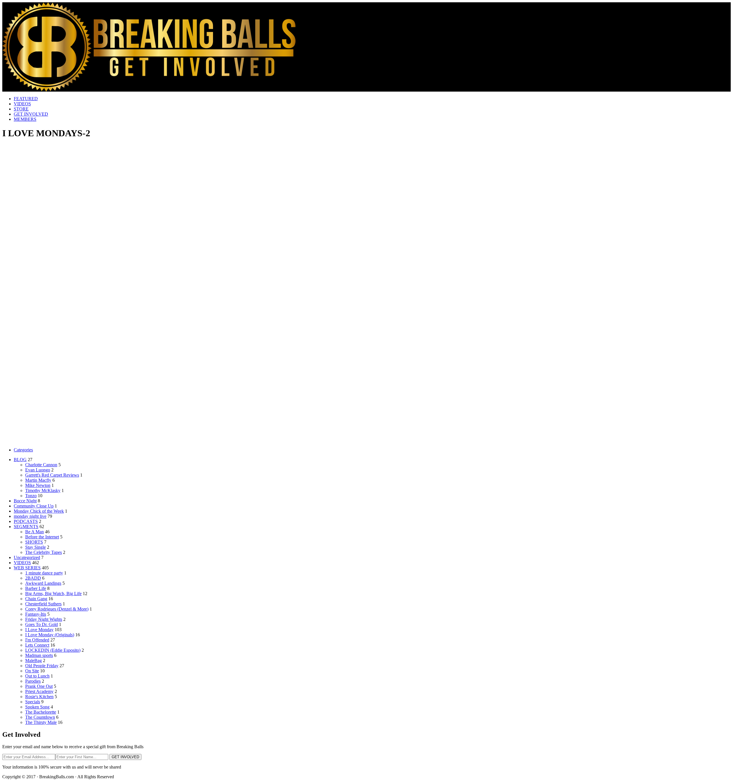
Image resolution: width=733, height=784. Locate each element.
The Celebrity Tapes (43, 552)
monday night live (30, 516)
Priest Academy (39, 691)
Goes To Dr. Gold (41, 624)
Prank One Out (39, 686)
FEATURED (26, 98)
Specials (32, 701)
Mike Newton (37, 485)
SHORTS (34, 542)
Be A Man (34, 531)
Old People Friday (41, 665)
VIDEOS (22, 103)
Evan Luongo (37, 469)
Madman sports (39, 655)
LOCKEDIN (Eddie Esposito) (52, 650)
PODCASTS (26, 521)
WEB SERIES (27, 567)
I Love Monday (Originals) (49, 634)
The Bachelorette (40, 712)
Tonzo (31, 495)
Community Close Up (34, 505)
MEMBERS (25, 119)
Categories (23, 449)
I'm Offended (37, 639)
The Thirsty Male (41, 722)
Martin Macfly (38, 480)
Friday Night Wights (43, 619)
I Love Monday (39, 629)
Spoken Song (37, 706)
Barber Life (35, 588)
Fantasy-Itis (35, 614)
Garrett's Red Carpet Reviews (52, 475)
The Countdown (40, 717)
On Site (32, 670)
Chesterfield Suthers (43, 603)
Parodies (33, 681)
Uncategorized (27, 557)
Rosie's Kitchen (39, 696)
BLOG (20, 459)
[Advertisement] (366, 185)
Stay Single (35, 547)
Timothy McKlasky (42, 490)
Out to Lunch (37, 676)
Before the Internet (42, 536)
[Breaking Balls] (148, 90)
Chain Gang (36, 598)
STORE (21, 108)
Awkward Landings (43, 583)
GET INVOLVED (31, 114)
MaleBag (33, 660)
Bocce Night (25, 500)
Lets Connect (37, 645)
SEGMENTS (26, 526)
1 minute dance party (44, 572)
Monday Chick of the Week (39, 511)
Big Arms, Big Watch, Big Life (53, 593)
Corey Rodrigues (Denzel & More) (56, 609)
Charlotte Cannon (41, 464)
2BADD (33, 578)
